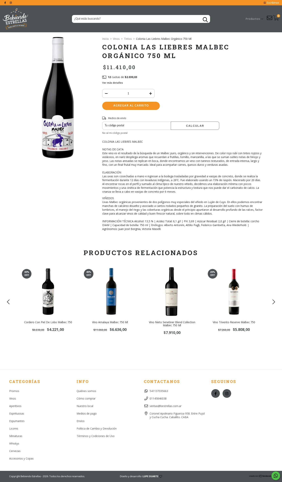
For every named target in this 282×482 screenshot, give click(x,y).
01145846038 (158, 398)
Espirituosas (16, 413)
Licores (13, 428)
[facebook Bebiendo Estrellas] (5, 2)
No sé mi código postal (115, 133)
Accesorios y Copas (21, 458)
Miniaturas (15, 436)
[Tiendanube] (261, 476)
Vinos (116, 39)
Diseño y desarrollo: (139, 476)
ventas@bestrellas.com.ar (165, 406)
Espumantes (17, 421)
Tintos (128, 39)
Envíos (81, 421)
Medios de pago (87, 413)
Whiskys (14, 443)
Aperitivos (15, 406)
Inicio (105, 39)
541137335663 (159, 391)
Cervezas (15, 451)
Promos (14, 391)
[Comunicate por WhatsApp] (275, 475)
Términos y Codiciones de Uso (96, 436)
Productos (253, 19)
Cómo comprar (86, 398)
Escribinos (272, 2)
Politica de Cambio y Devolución (97, 428)
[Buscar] (205, 19)
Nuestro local (85, 406)
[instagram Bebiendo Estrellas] (10, 2)
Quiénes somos (86, 391)
